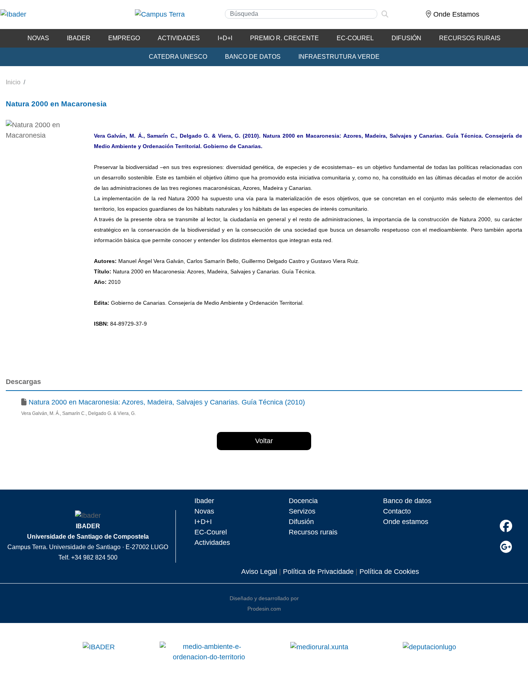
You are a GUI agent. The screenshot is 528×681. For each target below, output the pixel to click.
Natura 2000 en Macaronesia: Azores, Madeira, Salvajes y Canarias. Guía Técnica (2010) (167, 402)
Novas (38, 38)
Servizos (302, 511)
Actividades (179, 38)
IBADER (78, 38)
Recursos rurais (313, 532)
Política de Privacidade (318, 571)
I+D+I (203, 522)
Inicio (13, 82)
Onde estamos (405, 522)
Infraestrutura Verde (339, 56)
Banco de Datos (253, 56)
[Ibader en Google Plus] (506, 547)
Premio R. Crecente (284, 38)
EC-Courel (355, 38)
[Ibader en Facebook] (506, 526)
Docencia (303, 501)
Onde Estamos (455, 14)
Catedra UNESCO (178, 56)
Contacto (397, 511)
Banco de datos (407, 501)
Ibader (204, 501)
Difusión (406, 38)
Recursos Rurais (470, 38)
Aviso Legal (259, 571)
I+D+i (225, 38)
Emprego (124, 38)
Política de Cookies (389, 571)
